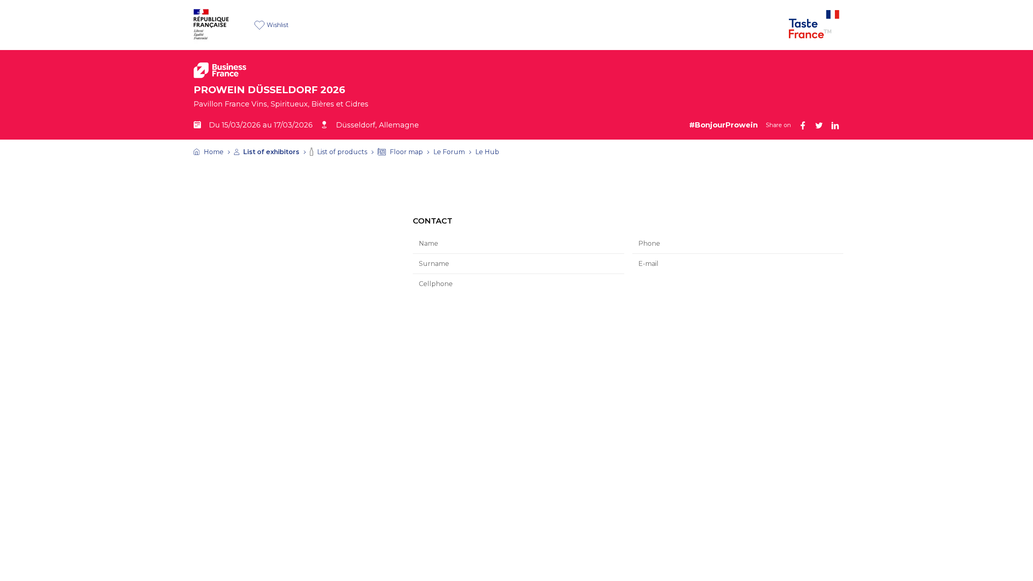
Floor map (406, 152)
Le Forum (449, 152)
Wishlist (278, 25)
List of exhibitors (271, 152)
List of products (342, 152)
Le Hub (487, 152)
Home (214, 152)
